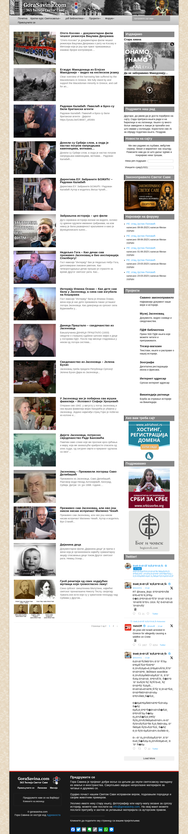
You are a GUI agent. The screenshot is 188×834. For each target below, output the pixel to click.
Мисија (54, 788)
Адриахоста (53, 815)
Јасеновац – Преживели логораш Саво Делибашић (88, 473)
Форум (109, 18)
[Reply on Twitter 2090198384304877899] (134, 614)
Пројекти (94, 18)
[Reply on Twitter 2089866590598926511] (134, 645)
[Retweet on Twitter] (131, 621)
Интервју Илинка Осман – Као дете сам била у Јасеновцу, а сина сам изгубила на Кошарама (88, 291)
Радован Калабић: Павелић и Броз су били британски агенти (87, 107)
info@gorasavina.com (126, 806)
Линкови (42, 788)
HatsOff (137, 626)
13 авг (147, 658)
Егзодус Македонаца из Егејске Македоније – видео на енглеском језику (89, 71)
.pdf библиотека (74, 18)
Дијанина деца (70, 544)
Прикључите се (26, 23)
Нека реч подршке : (136, 160)
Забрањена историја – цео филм (83, 215)
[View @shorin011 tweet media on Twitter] (135, 609)
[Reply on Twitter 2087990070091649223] (134, 749)
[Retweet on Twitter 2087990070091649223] (140, 749)
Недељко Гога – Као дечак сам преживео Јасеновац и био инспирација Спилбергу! (89, 255)
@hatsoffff (151, 626)
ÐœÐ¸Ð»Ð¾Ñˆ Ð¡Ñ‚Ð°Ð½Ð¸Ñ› (150, 584)
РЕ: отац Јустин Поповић (140, 223)
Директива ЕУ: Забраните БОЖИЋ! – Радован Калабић (86, 181)
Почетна (22, 18)
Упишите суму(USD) (136, 167)
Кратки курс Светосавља (44, 18)
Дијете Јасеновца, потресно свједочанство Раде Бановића (82, 436)
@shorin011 (137, 588)
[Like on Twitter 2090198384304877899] (149, 614)
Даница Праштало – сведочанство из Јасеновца (87, 327)
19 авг (147, 588)
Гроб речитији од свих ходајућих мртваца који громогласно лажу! (84, 583)
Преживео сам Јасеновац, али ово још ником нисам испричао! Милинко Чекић (89, 509)
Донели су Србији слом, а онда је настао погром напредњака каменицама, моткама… (84, 145)
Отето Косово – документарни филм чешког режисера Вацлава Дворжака (87, 34)
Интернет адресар (153, 378)
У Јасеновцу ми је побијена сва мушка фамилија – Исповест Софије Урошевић (89, 400)
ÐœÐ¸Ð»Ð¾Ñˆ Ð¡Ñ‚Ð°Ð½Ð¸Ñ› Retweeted (149, 622)
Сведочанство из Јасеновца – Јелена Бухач (87, 363)
